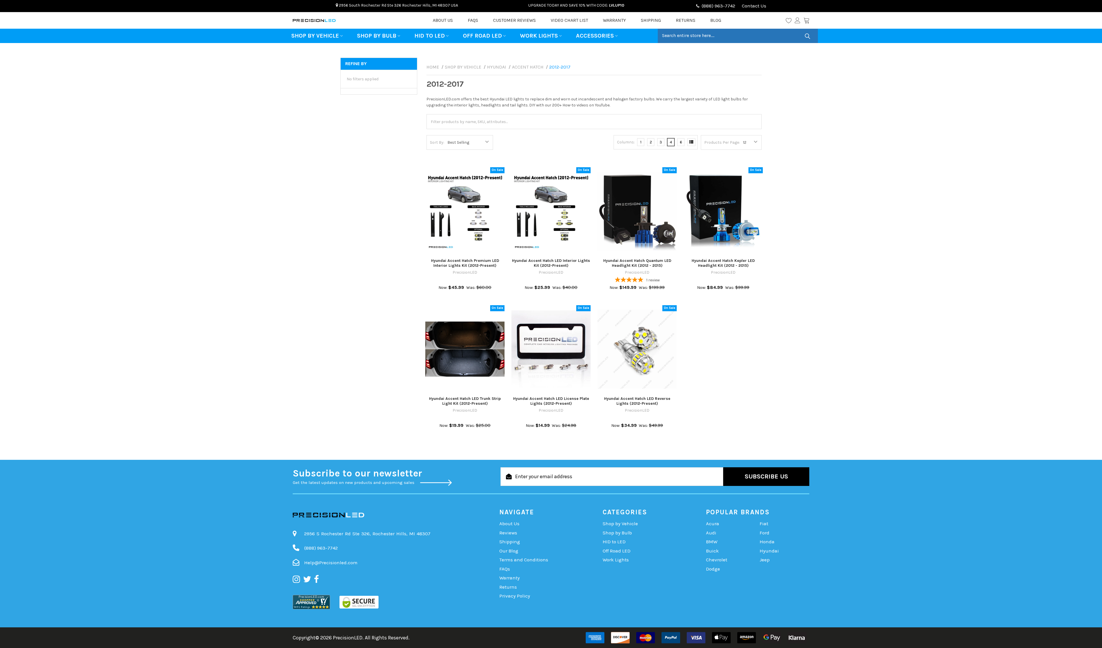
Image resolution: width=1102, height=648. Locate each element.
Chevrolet (716, 560)
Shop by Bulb (376, 35)
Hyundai (769, 551)
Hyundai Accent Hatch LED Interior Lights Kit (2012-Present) (551, 263)
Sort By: (437, 142)
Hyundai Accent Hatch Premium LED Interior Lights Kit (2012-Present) (465, 263)
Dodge (713, 569)
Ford (764, 533)
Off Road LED (482, 35)
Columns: (626, 142)
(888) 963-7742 (718, 6)
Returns (685, 20)
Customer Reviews (514, 20)
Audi (711, 533)
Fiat (764, 523)
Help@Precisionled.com (331, 562)
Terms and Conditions (523, 560)
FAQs (473, 20)
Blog (715, 20)
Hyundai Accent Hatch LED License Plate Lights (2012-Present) (551, 401)
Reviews (508, 533)
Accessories (595, 35)
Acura (712, 523)
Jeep (765, 560)
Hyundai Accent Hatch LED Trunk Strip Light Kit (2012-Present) (465, 401)
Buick (712, 551)
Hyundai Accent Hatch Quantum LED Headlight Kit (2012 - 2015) (637, 263)
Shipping (651, 20)
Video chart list (569, 20)
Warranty (614, 20)
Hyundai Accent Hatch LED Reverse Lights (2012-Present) (637, 401)
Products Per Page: (722, 142)
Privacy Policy (514, 596)
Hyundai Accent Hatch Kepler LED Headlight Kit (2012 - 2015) (723, 263)
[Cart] (806, 20)
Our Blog (508, 551)
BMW (711, 541)
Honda (767, 541)
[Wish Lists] (790, 20)
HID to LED (429, 35)
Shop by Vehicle (315, 35)
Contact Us (753, 6)
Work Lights (539, 35)
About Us (443, 20)
